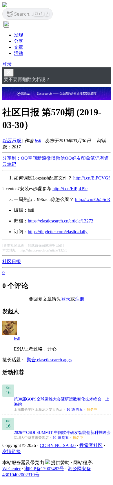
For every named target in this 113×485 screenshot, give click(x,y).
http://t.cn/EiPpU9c (70, 188)
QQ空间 (29, 158)
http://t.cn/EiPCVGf (91, 177)
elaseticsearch (50, 359)
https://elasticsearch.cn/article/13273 (60, 220)
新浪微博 (46, 158)
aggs (67, 359)
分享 (18, 41)
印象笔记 (90, 158)
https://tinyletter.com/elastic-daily (58, 231)
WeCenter (11, 468)
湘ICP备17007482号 (44, 468)
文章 (18, 47)
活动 (18, 53)
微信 (60, 158)
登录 (7, 64)
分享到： (11, 158)
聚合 (32, 359)
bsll (38, 140)
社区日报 (12, 140)
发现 (18, 35)
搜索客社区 (91, 445)
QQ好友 (73, 158)
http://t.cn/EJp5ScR (92, 199)
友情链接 (11, 451)
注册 (79, 299)
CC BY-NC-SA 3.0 (58, 445)
